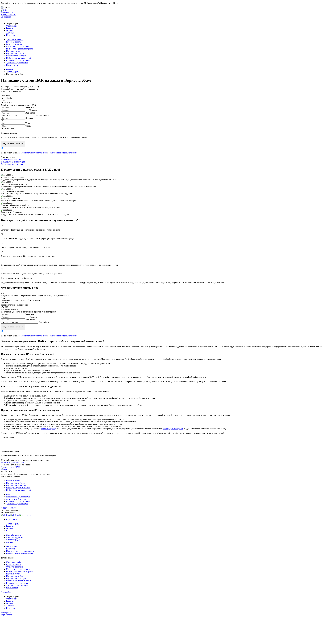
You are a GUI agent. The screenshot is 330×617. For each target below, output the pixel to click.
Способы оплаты (13, 535)
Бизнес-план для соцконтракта (19, 49)
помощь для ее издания (173, 429)
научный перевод (48, 429)
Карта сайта (11, 519)
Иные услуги (12, 65)
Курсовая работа (13, 42)
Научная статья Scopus (16, 56)
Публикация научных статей (18, 58)
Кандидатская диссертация (18, 60)
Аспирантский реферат (16, 499)
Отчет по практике (14, 44)
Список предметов (14, 537)
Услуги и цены (12, 524)
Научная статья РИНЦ (16, 485)
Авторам (10, 33)
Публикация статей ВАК (12, 159)
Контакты (10, 35)
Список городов (13, 540)
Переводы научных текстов (18, 488)
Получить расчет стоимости (13, 144)
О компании (11, 26)
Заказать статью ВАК (10, 467)
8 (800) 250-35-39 (8, 14)
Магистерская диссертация (18, 46)
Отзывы (9, 30)
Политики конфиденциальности (63, 153)
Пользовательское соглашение (19, 553)
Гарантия (10, 28)
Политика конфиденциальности (20, 551)
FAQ (8, 531)
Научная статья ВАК (15, 53)
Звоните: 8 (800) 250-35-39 (12, 462)
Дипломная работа (14, 39)
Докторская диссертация (17, 63)
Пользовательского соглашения (33, 153)
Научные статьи (13, 51)
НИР (8, 494)
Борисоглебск (7, 12)
